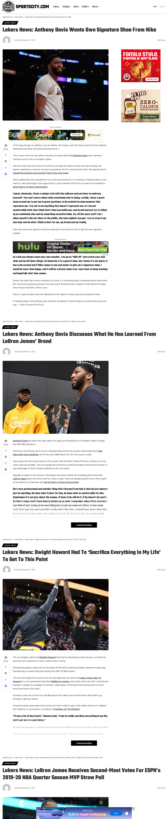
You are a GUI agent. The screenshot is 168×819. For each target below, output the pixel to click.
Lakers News (10, 23)
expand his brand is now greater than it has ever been (41, 173)
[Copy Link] (6, 167)
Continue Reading (84, 525)
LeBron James (20, 478)
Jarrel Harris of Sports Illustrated (30, 187)
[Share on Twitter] (6, 161)
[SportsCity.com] (26, 6)
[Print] (6, 174)
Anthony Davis (80, 155)
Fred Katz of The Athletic (67, 709)
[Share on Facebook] (6, 155)
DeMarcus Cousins (60, 681)
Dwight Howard (48, 657)
